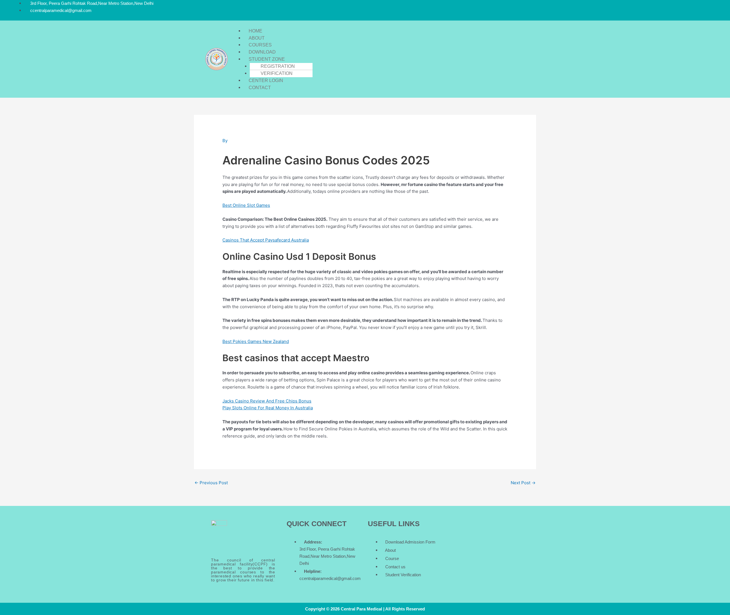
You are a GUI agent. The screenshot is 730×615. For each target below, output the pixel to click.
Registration (278, 66)
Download (262, 52)
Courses (260, 44)
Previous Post (211, 482)
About (257, 38)
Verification (277, 73)
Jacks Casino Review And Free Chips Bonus (266, 401)
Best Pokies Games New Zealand (255, 341)
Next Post (523, 482)
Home (255, 30)
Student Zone (267, 59)
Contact (260, 87)
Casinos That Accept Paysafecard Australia (265, 240)
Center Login (266, 80)
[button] (375, 24)
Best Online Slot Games (246, 205)
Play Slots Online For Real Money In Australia (267, 407)
